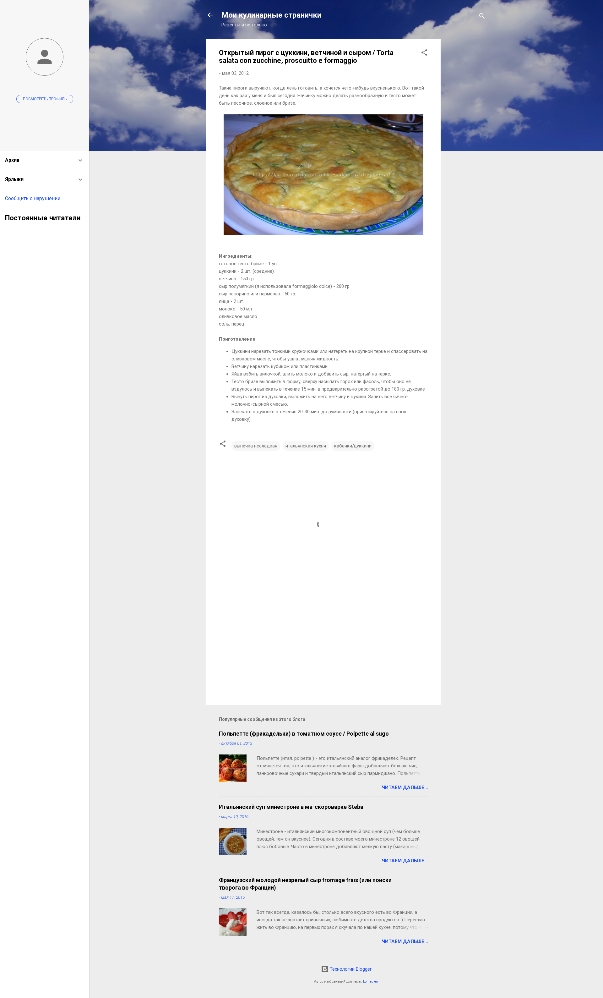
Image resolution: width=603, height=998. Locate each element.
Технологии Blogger (350, 969)
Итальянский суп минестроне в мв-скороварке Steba (291, 806)
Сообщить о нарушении (32, 198)
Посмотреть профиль (45, 99)
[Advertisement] (466, 133)
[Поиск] (482, 17)
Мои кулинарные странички (271, 15)
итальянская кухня (305, 446)
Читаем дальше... (405, 787)
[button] (424, 53)
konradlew (370, 981)
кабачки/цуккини (353, 446)
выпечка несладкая (255, 446)
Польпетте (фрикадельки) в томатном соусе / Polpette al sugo (304, 733)
